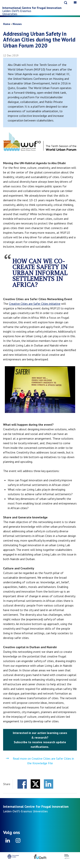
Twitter (35, 784)
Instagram (18, 841)
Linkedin (7, 841)
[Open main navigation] (75, 2)
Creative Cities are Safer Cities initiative (34, 304)
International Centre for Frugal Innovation (32, 8)
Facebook (22, 784)
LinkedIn (48, 784)
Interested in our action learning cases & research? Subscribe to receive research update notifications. (40, 740)
